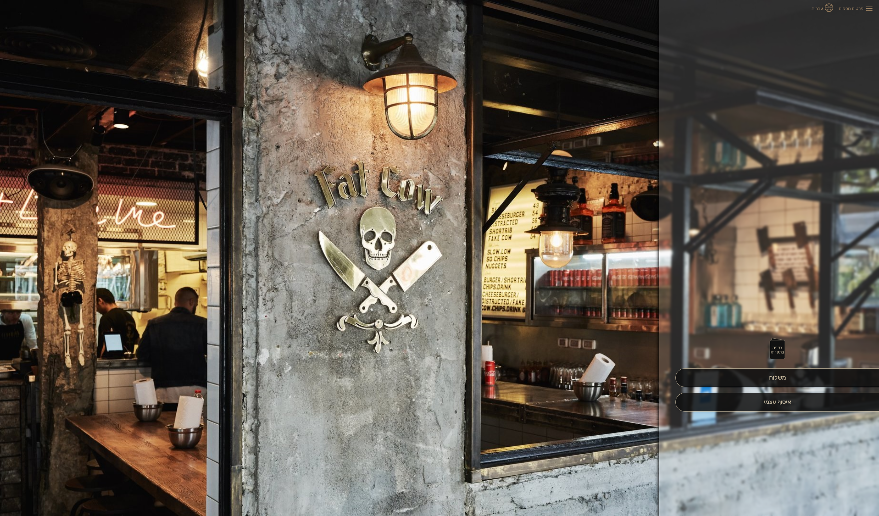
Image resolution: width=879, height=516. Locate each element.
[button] (777, 349)
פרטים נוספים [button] (851, 8)
